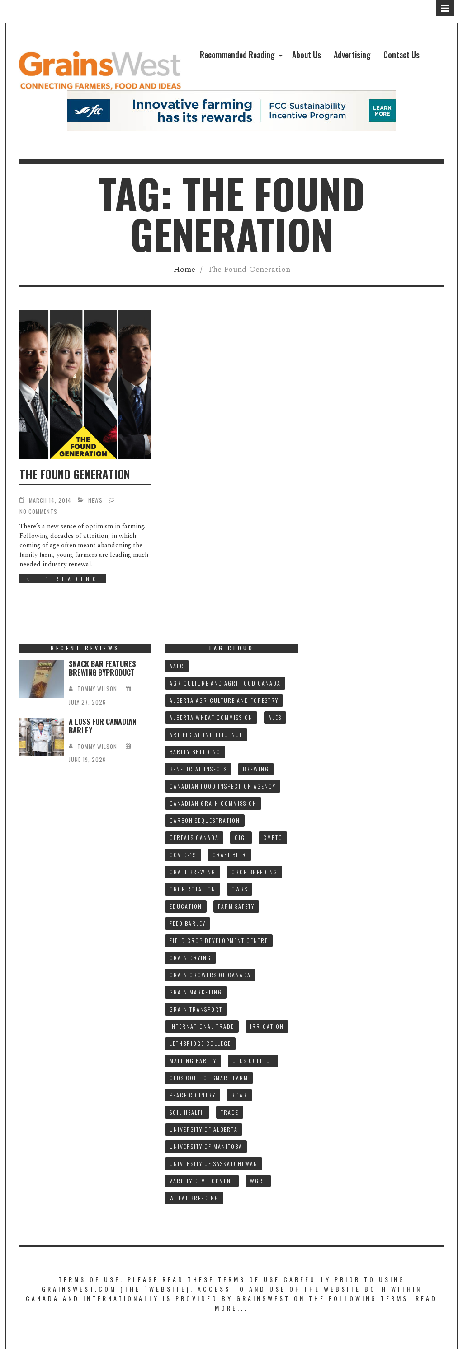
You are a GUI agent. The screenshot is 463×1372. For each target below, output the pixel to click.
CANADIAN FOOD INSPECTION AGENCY (223, 786)
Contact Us (401, 55)
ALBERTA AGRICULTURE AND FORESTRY (224, 700)
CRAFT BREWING (193, 872)
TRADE (230, 1112)
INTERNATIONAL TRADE (202, 1026)
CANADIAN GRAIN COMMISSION (213, 803)
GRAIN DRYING (190, 957)
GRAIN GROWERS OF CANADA (210, 975)
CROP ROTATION (193, 889)
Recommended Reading (237, 55)
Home (184, 269)
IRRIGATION (267, 1026)
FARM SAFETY (236, 906)
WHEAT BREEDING (194, 1198)
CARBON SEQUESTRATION (205, 820)
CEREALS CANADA (194, 837)
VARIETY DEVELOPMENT (202, 1181)
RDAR (239, 1095)
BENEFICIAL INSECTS (198, 769)
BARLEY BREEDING (195, 752)
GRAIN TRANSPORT (196, 1009)
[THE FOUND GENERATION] (85, 384)
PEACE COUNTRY (193, 1095)
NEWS (95, 500)
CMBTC (273, 837)
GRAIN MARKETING (196, 992)
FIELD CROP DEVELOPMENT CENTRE (219, 940)
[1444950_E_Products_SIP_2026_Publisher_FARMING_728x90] (231, 110)
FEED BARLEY (188, 923)
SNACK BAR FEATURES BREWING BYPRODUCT (102, 668)
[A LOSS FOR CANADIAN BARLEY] (41, 737)
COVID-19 (183, 855)
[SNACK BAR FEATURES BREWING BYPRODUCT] (41, 679)
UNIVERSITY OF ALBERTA (204, 1129)
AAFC (177, 666)
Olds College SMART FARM (209, 1078)
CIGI (241, 837)
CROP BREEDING (255, 872)
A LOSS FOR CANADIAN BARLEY (103, 726)
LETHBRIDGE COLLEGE (200, 1043)
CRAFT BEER (229, 855)
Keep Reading (62, 579)
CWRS (240, 889)
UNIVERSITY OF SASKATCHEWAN (214, 1163)
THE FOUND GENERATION (74, 474)
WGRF (258, 1181)
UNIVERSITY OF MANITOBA (206, 1146)
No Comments (38, 511)
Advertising (352, 55)
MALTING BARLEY (193, 1060)
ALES (275, 717)
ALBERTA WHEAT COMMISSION (211, 717)
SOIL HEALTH (187, 1112)
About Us (306, 55)
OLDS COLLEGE (253, 1060)
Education (186, 906)
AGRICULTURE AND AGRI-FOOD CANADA (225, 683)
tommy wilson (97, 688)
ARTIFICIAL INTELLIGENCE (206, 734)
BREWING (256, 769)
